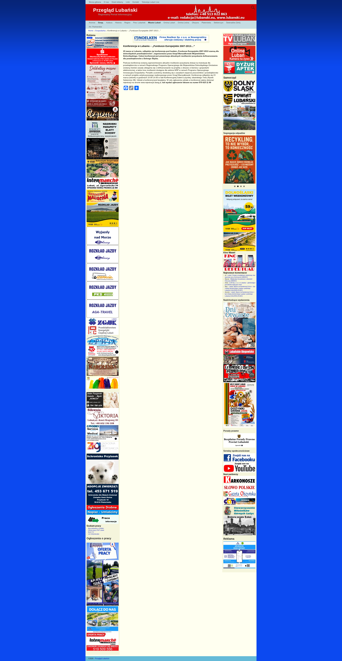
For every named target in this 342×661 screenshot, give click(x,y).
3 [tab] (241, 186)
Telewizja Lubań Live (150, 2)
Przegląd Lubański (115, 10)
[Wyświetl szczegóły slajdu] (239, 159)
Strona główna (95, 2)
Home (90, 31)
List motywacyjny (93, 534)
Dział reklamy (117, 2)
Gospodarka (100, 31)
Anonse (92, 23)
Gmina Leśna (183, 23)
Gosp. (101, 23)
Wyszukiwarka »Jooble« (96, 528)
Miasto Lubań (154, 23)
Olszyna (195, 23)
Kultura (109, 23)
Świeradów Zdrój (233, 23)
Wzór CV (91, 532)
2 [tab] (238, 186)
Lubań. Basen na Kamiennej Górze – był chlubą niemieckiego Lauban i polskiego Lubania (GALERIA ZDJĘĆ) (240, 288)
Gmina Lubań (169, 23)
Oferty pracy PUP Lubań (96, 530)
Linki (128, 2)
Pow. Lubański (139, 23)
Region (127, 23)
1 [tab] (235, 186)
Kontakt (136, 2)
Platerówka (206, 23)
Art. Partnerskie (95, 27)
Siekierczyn (218, 23)
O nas (106, 2)
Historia (118, 23)
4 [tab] (244, 186)
